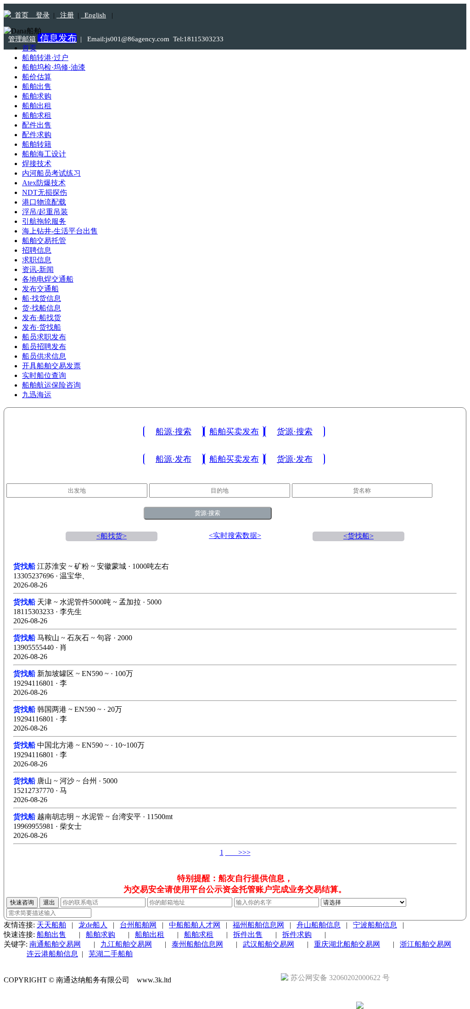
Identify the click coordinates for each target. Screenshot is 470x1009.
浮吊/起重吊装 (45, 212)
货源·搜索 (295, 431)
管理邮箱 (22, 39)
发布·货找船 (41, 327)
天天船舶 (51, 925)
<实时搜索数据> (235, 535)
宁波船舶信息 (375, 925)
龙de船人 (92, 925)
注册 (65, 15)
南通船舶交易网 (55, 944)
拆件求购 (297, 934)
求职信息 (36, 260)
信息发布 (57, 38)
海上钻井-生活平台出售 (60, 231)
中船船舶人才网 (194, 925)
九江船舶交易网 (126, 944)
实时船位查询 (44, 375)
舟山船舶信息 (319, 925)
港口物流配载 (44, 202)
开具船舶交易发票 (51, 366)
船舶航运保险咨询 (51, 385)
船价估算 (36, 77)
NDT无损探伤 (44, 192)
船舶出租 (36, 106)
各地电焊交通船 (47, 279)
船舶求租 (36, 115)
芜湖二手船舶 (111, 954)
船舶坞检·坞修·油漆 (53, 67)
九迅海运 (36, 395)
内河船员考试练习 (51, 173)
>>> (238, 852)
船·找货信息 (41, 298)
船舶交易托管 (44, 240)
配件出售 (36, 125)
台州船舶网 (138, 925)
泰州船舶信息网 (197, 944)
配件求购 (36, 135)
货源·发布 (295, 459)
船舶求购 (36, 96)
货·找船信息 (41, 308)
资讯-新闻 (38, 269)
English (93, 15)
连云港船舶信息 (52, 954)
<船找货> (111, 536)
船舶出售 (36, 86)
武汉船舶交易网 (268, 944)
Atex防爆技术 (44, 183)
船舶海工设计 (44, 154)
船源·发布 (173, 459)
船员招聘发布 (44, 346)
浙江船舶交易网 (425, 944)
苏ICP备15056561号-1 (213, 980)
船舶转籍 (36, 144)
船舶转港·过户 (45, 57)
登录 (40, 15)
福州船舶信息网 (258, 925)
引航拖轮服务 (44, 221)
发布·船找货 (41, 318)
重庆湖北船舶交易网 (347, 944)
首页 (20, 15)
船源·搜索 (173, 431)
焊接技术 (36, 163)
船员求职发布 (44, 337)
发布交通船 (40, 289)
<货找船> (358, 536)
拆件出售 (248, 934)
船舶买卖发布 (234, 431)
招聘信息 (36, 250)
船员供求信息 (44, 356)
